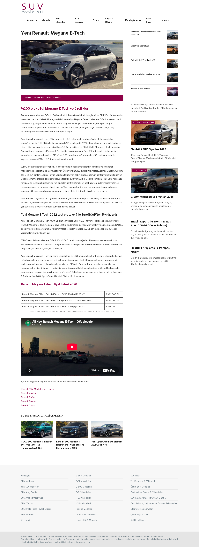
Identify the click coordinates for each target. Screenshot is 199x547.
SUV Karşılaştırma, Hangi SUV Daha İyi (149, 498)
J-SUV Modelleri (83, 503)
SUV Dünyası (79, 20)
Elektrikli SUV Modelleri (143, 122)
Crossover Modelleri (86, 514)
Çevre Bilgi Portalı (139, 514)
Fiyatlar (96, 20)
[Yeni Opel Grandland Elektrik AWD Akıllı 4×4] (107, 429)
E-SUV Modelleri (83, 492)
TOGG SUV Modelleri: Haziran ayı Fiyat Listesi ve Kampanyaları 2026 (36, 445)
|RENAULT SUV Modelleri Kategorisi (42, 98)
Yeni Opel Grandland (140, 46)
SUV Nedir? (136, 475)
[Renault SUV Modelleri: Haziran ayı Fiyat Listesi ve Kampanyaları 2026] (72, 429)
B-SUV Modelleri (83, 475)
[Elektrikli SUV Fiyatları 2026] (172, 63)
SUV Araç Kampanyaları (32, 498)
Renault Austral (28, 393)
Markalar (46, 20)
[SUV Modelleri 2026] (32, 8)
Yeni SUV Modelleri (30, 486)
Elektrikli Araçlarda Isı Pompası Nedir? (150, 250)
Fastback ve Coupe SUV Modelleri (147, 492)
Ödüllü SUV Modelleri (140, 486)
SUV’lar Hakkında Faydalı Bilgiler (36, 509)
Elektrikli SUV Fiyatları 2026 (143, 60)
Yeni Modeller (60, 20)
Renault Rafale (28, 397)
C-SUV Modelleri (139, 170)
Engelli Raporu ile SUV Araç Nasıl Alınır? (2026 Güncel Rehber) (151, 224)
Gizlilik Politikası (138, 520)
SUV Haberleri (27, 514)
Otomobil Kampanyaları (142, 509)
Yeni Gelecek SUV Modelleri (144, 481)
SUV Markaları (27, 481)
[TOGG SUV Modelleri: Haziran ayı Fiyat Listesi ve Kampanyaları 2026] (37, 429)
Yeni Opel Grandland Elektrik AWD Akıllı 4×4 (106, 443)
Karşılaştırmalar (133, 20)
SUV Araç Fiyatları (29, 492)
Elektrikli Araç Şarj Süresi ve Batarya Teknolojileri (154, 503)
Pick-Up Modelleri (84, 509)
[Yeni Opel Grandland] (172, 49)
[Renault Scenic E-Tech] (172, 91)
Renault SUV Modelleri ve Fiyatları (37, 389)
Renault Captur (28, 405)
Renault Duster (28, 401)
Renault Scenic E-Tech (140, 88)
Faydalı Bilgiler (109, 20)
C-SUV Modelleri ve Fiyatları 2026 (145, 74)
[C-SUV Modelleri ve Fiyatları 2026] (172, 77)
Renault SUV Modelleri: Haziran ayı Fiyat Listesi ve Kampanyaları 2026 (70, 445)
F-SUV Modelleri (83, 498)
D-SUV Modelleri (84, 486)
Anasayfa (32, 20)
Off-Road (148, 20)
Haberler (165, 20)
